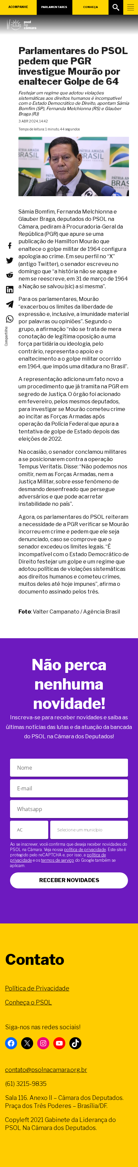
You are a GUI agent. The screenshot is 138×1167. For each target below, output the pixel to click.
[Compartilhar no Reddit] (9, 275)
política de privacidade (85, 849)
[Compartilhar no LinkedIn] (9, 289)
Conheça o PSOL (28, 1002)
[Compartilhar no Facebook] (9, 245)
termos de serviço (57, 860)
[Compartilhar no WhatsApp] (9, 319)
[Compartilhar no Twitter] (9, 260)
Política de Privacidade (37, 988)
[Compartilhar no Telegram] (9, 304)
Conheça (90, 7)
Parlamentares (54, 7)
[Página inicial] (21, 23)
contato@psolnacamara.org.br (46, 1069)
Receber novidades (69, 880)
